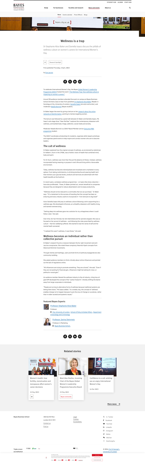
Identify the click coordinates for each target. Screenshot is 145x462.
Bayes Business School (62, 326)
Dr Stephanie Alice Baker (82, 102)
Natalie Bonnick (56, 106)
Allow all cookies (97, 455)
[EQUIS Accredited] (39, 448)
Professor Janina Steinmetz (63, 319)
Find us (45, 426)
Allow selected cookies (97, 457)
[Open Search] (129, 8)
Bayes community (66, 397)
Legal (75, 417)
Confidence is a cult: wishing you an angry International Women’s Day (101, 381)
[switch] (63, 460)
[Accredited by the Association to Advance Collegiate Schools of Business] (34, 448)
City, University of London (61, 312)
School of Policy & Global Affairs (81, 312)
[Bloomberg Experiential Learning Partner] (75, 448)
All (45, 62)
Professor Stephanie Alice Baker (63, 305)
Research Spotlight (55, 62)
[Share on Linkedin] (75, 82)
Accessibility (77, 422)
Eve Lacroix (49, 72)
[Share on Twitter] (70, 82)
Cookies (76, 419)
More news (112, 404)
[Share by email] (80, 82)
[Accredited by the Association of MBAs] (28, 448)
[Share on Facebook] (65, 82)
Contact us (47, 423)
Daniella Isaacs (75, 104)
